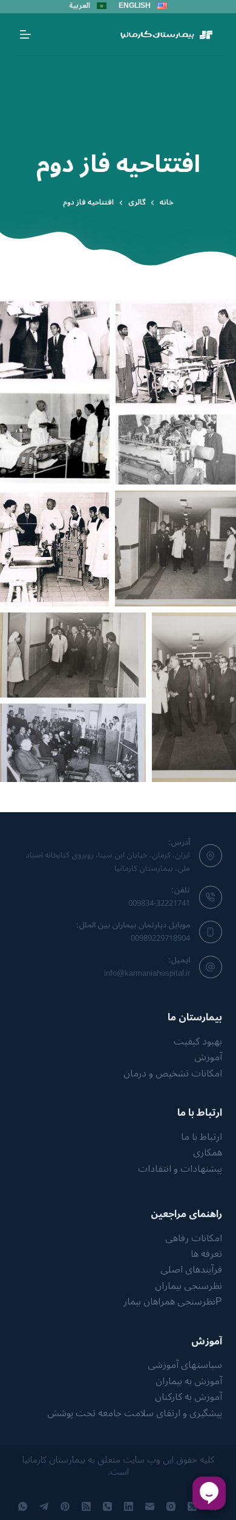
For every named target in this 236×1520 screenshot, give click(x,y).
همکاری (207, 1152)
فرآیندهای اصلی (191, 1269)
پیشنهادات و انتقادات (180, 1169)
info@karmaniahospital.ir (147, 973)
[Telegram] (43, 1506)
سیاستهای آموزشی (185, 1365)
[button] (55, 341)
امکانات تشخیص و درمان (172, 1073)
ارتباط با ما (201, 1137)
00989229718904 (160, 938)
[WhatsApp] (22, 1506)
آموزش (208, 1057)
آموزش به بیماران (189, 1381)
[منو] (25, 34)
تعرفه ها (206, 1254)
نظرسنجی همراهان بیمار (169, 1301)
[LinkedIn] (128, 1506)
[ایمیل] (149, 1506)
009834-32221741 (159, 903)
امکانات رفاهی (193, 1238)
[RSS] (86, 1506)
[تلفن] (107, 1506)
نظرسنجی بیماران (188, 1286)
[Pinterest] (65, 1506)
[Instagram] (170, 1506)
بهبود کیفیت (198, 1041)
